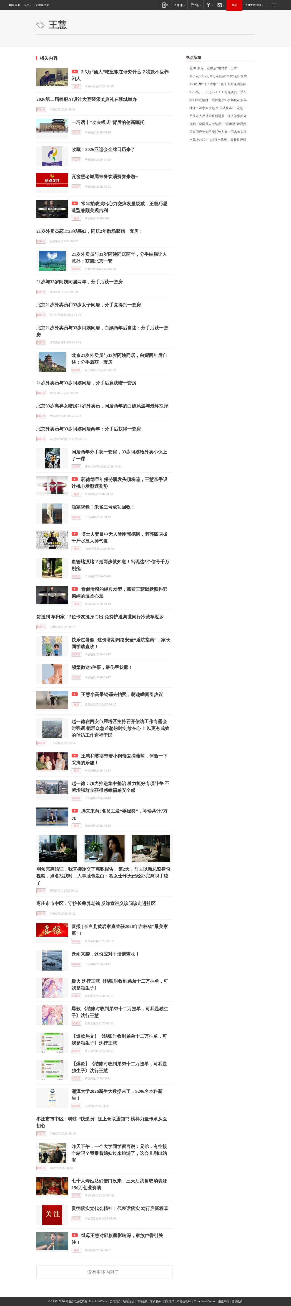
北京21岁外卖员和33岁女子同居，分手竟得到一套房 (88, 304)
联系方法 (128, 1301)
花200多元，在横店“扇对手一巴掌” (213, 68)
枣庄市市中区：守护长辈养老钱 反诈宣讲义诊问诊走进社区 (96, 903)
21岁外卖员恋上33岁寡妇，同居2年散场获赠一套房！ (89, 231)
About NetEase (98, 1301)
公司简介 (115, 1301)
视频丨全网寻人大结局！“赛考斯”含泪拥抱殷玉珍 (222, 124)
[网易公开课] (179, 5)
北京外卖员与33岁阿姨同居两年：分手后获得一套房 (88, 428)
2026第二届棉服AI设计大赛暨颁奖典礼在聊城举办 (86, 99)
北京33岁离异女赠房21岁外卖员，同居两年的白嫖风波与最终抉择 (102, 405)
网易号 (41, 109)
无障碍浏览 (42, 5)
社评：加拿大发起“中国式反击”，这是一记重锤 (222, 108)
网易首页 (14, 5)
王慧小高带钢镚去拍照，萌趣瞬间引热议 (122, 694)
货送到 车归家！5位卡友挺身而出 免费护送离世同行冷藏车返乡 (100, 616)
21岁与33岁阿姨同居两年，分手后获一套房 (79, 281)
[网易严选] (195, 5)
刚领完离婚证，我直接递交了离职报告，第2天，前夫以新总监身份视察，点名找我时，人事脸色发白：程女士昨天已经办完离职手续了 (103, 875)
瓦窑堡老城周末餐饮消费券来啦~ (105, 176)
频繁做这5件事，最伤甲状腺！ (102, 667)
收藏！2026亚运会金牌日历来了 (103, 149)
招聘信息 (142, 1301)
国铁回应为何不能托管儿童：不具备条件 (218, 132)
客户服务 (155, 1301)
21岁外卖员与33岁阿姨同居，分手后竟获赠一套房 (86, 382)
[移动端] (165, 5)
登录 (234, 5)
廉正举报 (223, 1301)
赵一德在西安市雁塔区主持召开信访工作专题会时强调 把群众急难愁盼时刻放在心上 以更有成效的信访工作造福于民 (120, 728)
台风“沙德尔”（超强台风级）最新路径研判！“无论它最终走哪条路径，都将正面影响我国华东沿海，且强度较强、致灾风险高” (222, 140)
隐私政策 (168, 1301)
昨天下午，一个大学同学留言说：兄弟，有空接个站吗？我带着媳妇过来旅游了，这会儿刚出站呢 (119, 1153)
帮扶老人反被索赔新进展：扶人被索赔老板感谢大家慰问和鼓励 (222, 116)
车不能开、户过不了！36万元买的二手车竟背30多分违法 (222, 92)
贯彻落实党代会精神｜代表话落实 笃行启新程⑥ (120, 1208)
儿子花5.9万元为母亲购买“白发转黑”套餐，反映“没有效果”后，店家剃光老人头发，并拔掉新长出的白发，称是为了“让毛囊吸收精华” (222, 76)
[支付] (209, 5)
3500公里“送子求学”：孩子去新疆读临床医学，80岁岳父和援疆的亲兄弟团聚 (222, 84)
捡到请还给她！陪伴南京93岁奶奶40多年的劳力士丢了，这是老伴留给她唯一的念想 (222, 100)
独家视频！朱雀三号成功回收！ (103, 506)
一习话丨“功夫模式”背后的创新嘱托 (108, 122)
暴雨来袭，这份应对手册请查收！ (106, 953)
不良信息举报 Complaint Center (196, 1301)
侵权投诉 (237, 1301)
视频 (76, 86)
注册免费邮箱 (253, 5)
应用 (26, 5)
